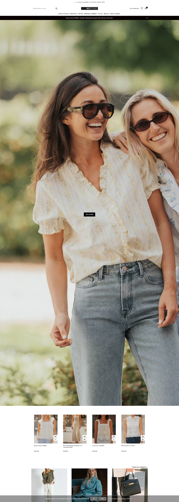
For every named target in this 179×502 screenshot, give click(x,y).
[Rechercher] (56, 8)
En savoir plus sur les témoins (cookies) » (120, 498)
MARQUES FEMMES (90, 14)
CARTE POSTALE (63, 14)
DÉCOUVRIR (89, 214)
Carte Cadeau (115, 14)
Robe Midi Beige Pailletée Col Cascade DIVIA (72, 446)
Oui (94, 498)
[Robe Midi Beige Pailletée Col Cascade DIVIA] (75, 429)
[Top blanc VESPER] (104, 429)
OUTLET (100, 14)
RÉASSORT (73, 14)
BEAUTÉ (106, 14)
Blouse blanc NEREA (40, 446)
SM (55, 436)
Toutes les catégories (139, 467)
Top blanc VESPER (98, 446)
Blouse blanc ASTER (127, 446)
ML (55, 439)
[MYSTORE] (89, 8)
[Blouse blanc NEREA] (46, 429)
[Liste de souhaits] (142, 8)
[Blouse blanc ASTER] (133, 429)
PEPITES (80, 14)
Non (102, 498)
